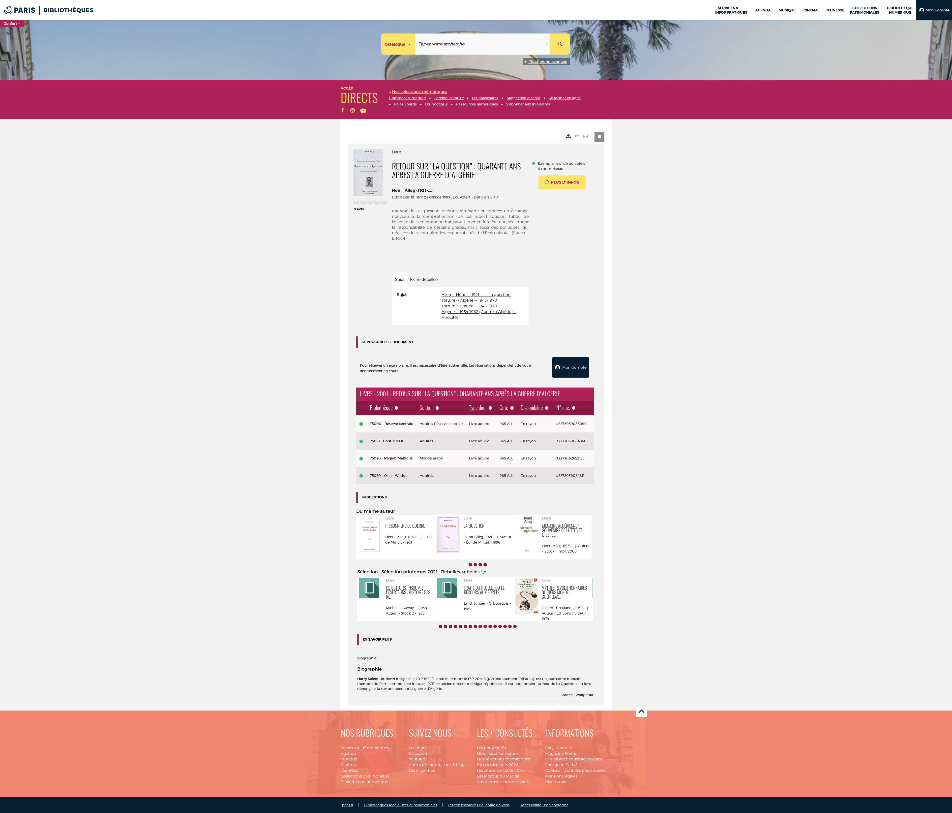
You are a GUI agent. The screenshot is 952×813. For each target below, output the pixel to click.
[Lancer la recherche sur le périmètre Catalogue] (560, 44)
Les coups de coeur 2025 (500, 770)
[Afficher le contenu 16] (510, 626)
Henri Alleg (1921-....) (413, 190)
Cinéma (348, 764)
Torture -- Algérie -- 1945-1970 (469, 300)
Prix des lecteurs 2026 (497, 764)
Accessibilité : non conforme (544, 805)
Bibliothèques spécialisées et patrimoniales (400, 805)
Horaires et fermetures (498, 753)
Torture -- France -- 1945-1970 (469, 306)
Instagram (419, 753)
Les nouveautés (491, 748)
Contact (564, 748)
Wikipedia (584, 695)
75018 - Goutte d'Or (386, 441)
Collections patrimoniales (365, 776)
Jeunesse (349, 770)
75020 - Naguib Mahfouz (391, 458)
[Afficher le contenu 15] (505, 626)
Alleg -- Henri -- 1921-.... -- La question (476, 294)
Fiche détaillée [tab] (424, 279)
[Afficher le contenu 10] (480, 626)
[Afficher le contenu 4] (480, 564)
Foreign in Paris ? (561, 764)
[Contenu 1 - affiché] (465, 564)
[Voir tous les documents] (485, 573)
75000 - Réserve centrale (391, 424)
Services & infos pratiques (365, 748)
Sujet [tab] (400, 279)
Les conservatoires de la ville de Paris (478, 805)
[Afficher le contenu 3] (475, 564)
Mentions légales (561, 776)
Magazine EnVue (561, 753)
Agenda (348, 753)
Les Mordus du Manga (498, 776)
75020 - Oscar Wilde (387, 475)
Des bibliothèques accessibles (573, 759)
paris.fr (347, 805)
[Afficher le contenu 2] (470, 564)
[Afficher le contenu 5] (485, 564)
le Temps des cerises (430, 197)
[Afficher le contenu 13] (495, 626)
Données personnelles (585, 770)
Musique (349, 759)
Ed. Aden (461, 197)
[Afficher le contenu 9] (475, 626)
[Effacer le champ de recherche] (547, 44)
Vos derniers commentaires (503, 782)
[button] (934, 10)
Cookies (552, 770)
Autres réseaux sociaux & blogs (437, 764)
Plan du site (556, 782)
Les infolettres (422, 770)
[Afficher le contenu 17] (515, 626)
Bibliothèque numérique (364, 782)
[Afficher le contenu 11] (485, 626)
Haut (641, 712)
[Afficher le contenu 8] (470, 626)
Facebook (418, 748)
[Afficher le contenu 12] (490, 626)
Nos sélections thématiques (503, 759)
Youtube (417, 759)
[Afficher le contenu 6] (460, 626)
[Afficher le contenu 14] (500, 626)
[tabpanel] (460, 306)
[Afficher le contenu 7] (465, 626)
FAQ (549, 748)
